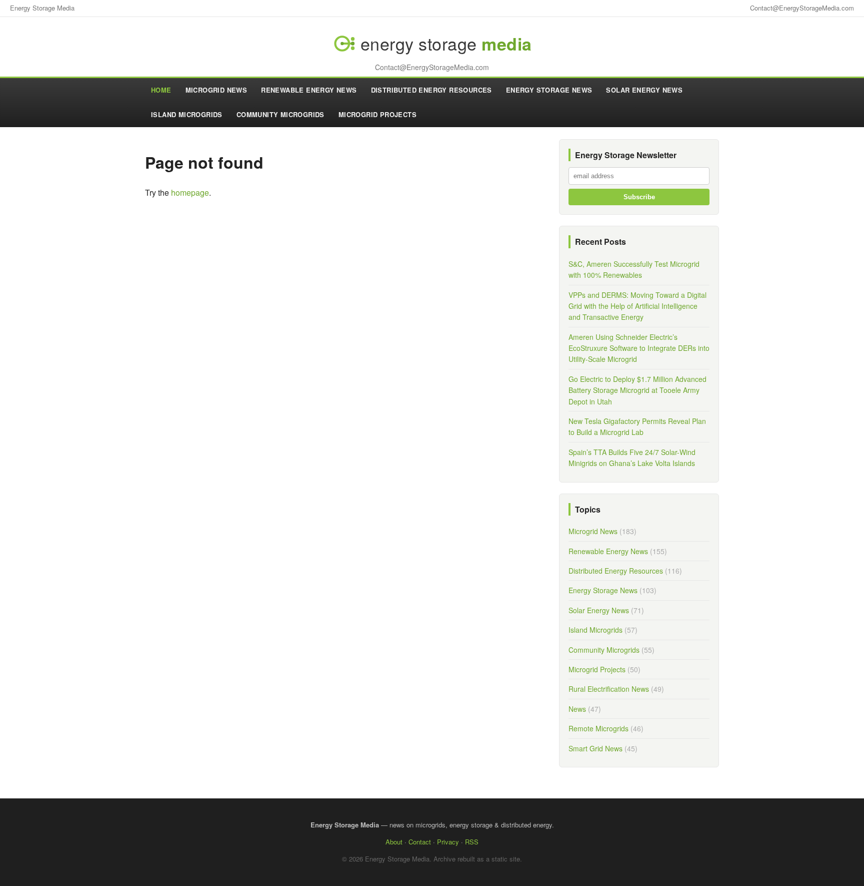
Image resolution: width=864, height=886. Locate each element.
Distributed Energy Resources (431, 90)
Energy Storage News (549, 90)
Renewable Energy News (308, 90)
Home (161, 90)
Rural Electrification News (608, 689)
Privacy (448, 841)
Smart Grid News (595, 748)
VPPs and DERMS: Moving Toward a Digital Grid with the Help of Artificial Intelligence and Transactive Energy (637, 306)
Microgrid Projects (377, 114)
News (577, 709)
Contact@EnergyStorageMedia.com (802, 8)
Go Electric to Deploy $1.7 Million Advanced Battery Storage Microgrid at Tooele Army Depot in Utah (637, 390)
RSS (471, 841)
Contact (419, 841)
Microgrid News (217, 90)
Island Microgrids (186, 114)
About (394, 841)
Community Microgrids (280, 114)
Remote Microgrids (598, 728)
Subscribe (639, 197)
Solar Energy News (644, 90)
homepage (190, 192)
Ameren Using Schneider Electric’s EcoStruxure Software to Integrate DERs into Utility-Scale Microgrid (639, 348)
